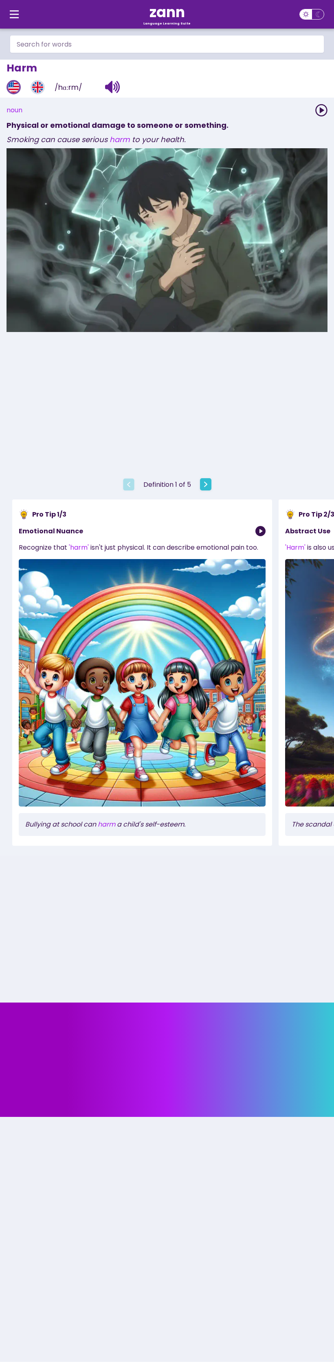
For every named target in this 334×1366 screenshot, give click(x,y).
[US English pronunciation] (14, 87)
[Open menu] (14, 14)
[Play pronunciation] (321, 110)
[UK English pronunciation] (38, 87)
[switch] (311, 14)
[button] (112, 87)
